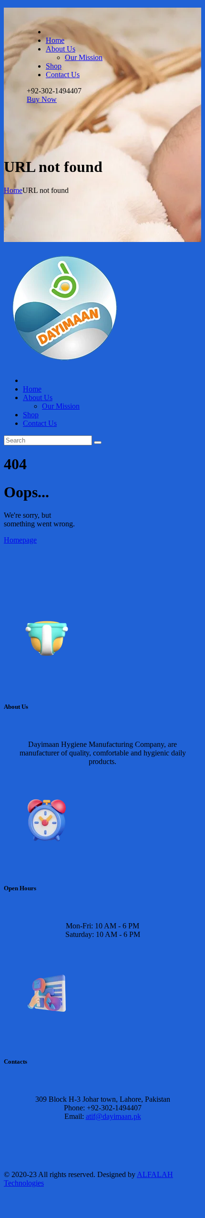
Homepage (20, 540)
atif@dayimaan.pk (113, 1116)
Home (13, 190)
